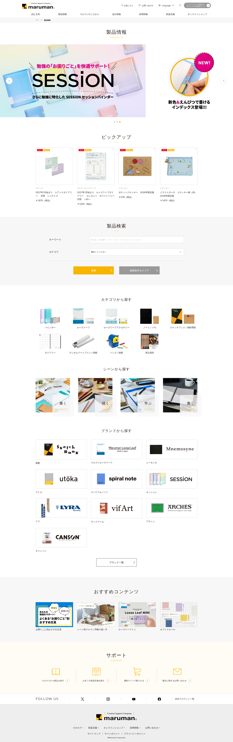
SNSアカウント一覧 (184, 698)
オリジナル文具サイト (196, 5)
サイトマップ (94, 734)
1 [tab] (114, 122)
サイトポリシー (112, 734)
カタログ (77, 727)
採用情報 (134, 727)
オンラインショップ (113, 727)
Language (166, 5)
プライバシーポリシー (134, 734)
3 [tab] (120, 122)
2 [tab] (117, 122)
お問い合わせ (147, 5)
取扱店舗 (92, 727)
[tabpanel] (116, 80)
